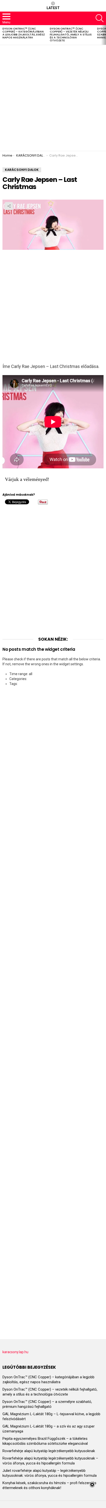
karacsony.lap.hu (15, 1352)
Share (9, 206)
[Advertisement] (53, 98)
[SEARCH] (100, 18)
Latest (53, 8)
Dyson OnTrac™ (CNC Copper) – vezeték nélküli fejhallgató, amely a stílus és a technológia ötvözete (71, 34)
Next (103, 35)
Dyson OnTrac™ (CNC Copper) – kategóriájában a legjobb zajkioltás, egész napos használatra (23, 33)
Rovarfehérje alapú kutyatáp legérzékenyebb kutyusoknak (48, 1451)
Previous (2, 35)
